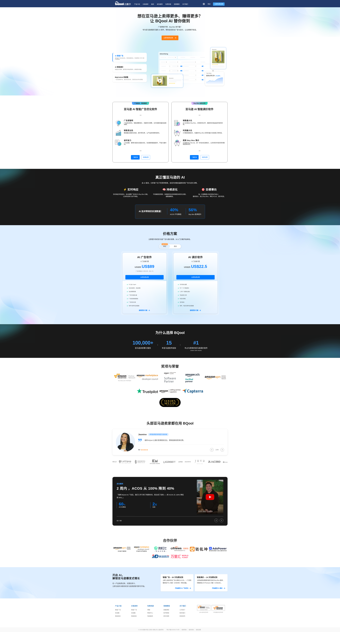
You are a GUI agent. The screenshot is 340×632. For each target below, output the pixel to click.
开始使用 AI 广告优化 (181, 590)
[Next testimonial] (222, 450)
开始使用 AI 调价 (217, 590)
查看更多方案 (143, 310)
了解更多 (135, 157)
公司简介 (182, 612)
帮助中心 (150, 615)
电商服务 (150, 618)
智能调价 (118, 618)
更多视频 (166, 618)
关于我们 (185, 4)
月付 (175, 246)
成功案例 (160, 4)
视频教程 (177, 4)
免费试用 (205, 157)
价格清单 (145, 4)
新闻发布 (182, 618)
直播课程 (166, 612)
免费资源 (168, 4)
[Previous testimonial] (212, 450)
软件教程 (166, 615)
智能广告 (118, 612)
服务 (152, 4)
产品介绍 (137, 4)
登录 (209, 4)
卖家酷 (117, 615)
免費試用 (146, 157)
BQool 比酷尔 (123, 3)
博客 (148, 612)
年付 (164, 246)
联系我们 (182, 615)
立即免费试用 (219, 4)
